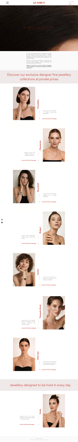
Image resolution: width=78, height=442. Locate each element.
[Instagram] (2, 219)
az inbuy (39, 3)
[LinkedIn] (2, 222)
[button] (7, 3)
